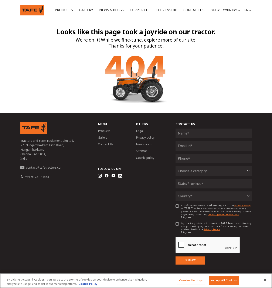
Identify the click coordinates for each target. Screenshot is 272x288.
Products (64, 10)
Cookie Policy (87, 283)
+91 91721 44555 (37, 177)
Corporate (139, 10)
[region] (136, 280)
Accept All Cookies (224, 280)
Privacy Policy (242, 205)
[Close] (265, 280)
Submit (190, 260)
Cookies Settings (191, 280)
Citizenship (166, 10)
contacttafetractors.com (44, 167)
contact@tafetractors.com (223, 214)
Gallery (86, 10)
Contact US (193, 10)
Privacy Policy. (212, 229)
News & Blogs (111, 10)
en (246, 10)
